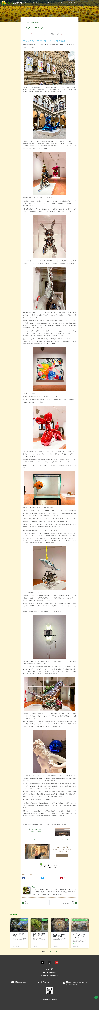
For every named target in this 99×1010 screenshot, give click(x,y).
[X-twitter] (42, 962)
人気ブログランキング (62, 839)
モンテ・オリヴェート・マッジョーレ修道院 (79, 935)
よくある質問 (49, 969)
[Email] (12, 982)
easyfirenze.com (92, 2)
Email (16, 981)
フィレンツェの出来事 (45, 34)
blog (28, 22)
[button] (30, 878)
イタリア (59, 2)
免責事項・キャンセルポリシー (49, 975)
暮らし (82, 2)
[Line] (64, 983)
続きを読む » (15, 942)
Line (67, 981)
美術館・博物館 (35, 22)
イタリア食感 (71, 2)
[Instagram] (49, 962)
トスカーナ (48, 2)
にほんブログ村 (36, 840)
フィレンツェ (36, 2)
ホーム (26, 2)
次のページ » (53, 951)
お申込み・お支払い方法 (49, 972)
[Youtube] (56, 962)
